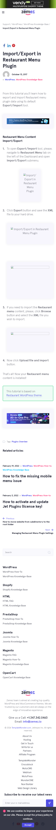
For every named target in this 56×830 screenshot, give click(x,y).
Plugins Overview (19, 442)
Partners (27, 751)
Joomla (8, 632)
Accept (28, 825)
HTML (6, 596)
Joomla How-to (11, 637)
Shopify (7, 585)
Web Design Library (27, 788)
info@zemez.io (32, 721)
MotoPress (27, 776)
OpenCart (9, 673)
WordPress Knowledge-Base (29, 80)
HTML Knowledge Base (14, 606)
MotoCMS (27, 768)
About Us (27, 736)
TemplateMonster (27, 761)
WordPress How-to (43, 466)
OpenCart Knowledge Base (16, 677)
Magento (8, 650)
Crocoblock (27, 764)
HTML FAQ (8, 601)
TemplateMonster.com (21, 728)
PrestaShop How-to (13, 619)
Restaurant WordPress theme (24, 395)
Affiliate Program (27, 755)
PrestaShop (10, 614)
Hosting (27, 740)
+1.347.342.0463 (37, 717)
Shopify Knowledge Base (15, 590)
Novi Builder (27, 784)
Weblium (27, 772)
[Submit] (49, 803)
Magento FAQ (9, 655)
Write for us (27, 747)
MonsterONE (27, 780)
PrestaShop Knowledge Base (17, 624)
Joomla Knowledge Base (15, 642)
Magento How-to (11, 660)
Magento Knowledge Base (16, 664)
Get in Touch (27, 743)
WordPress (10, 80)
